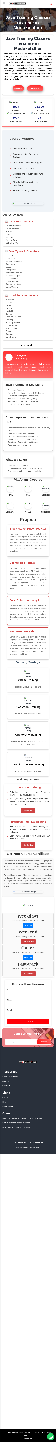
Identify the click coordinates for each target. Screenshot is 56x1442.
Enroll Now (35, 88)
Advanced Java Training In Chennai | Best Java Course (22, 1118)
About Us (5, 1081)
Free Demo (18, 88)
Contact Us (6, 1086)
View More (29, 345)
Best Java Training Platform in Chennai (16, 1127)
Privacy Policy (35, 1147)
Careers (5, 1097)
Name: (10, 990)
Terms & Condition (21, 1147)
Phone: (10, 1000)
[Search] (50, 3)
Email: (9, 1010)
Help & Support (7, 1106)
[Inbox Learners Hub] (17, 4)
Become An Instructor (10, 1077)
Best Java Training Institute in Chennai (16, 1123)
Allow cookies (28, 1438)
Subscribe (44, 1041)
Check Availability (28, 941)
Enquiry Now (28, 1021)
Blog (4, 1102)
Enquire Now (28, 810)
